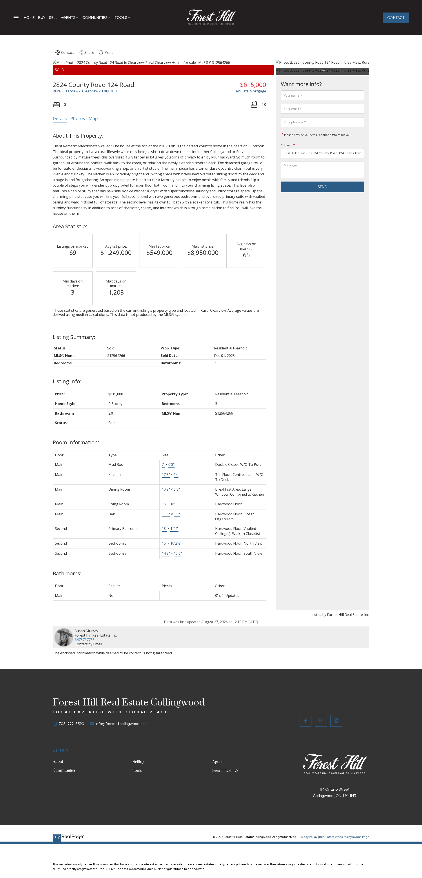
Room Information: (76, 442)
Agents (68, 17)
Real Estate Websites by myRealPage (344, 836)
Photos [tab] (77, 118)
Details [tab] (60, 118)
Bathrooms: (67, 573)
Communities (94, 17)
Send (322, 186)
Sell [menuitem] (53, 17)
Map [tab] (93, 118)
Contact (396, 17)
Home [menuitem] (29, 17)
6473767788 (85, 639)
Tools (121, 17)
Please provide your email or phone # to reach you (317, 135)
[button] (396, 18)
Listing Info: (67, 381)
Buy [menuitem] (41, 17)
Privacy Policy (308, 836)
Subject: (287, 145)
